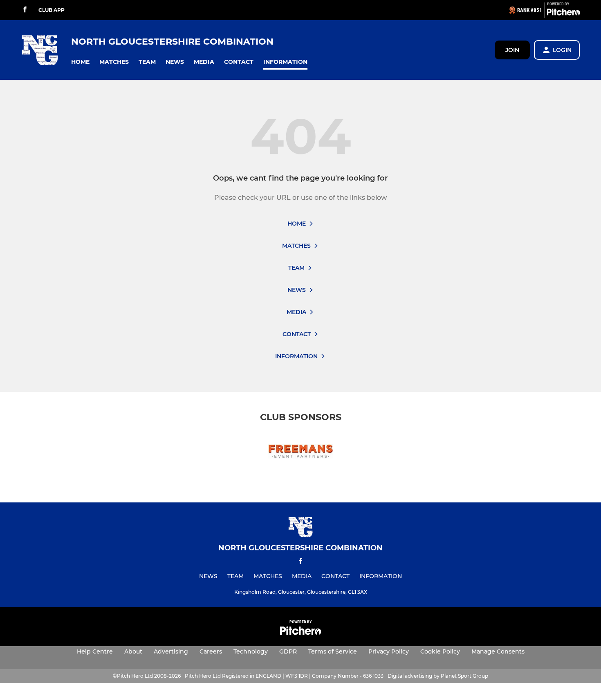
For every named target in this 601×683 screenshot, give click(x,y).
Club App (51, 10)
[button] (80, 62)
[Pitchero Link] (563, 13)
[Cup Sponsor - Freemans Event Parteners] (300, 452)
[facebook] (25, 10)
